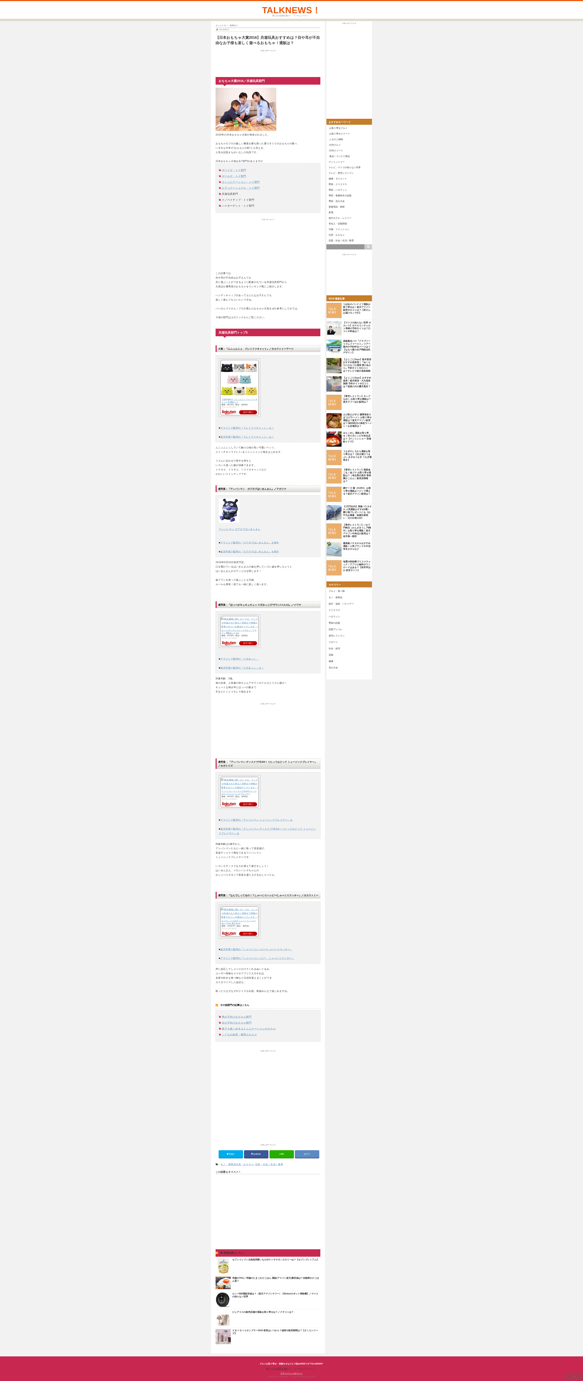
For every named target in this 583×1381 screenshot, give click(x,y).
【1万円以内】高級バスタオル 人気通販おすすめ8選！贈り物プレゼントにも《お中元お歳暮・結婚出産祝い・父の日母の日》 (357, 512)
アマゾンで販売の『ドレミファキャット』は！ (247, 428)
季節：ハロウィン (338, 190)
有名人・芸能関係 (338, 223)
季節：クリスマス (338, 184)
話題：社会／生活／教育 (269, 1164)
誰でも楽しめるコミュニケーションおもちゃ (249, 1028)
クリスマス (334, 610)
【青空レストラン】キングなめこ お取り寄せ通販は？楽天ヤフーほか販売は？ (357, 399)
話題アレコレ (335, 629)
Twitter (231, 1154)
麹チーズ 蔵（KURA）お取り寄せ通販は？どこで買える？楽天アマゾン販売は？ (357, 491)
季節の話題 (334, 623)
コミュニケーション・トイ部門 (241, 182)
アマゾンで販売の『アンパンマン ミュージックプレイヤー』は (256, 820)
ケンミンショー (337, 161)
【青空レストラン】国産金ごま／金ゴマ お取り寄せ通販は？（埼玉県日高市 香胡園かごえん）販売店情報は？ (357, 475)
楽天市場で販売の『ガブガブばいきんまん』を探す (249, 551)
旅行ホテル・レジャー (340, 218)
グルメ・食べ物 (337, 591)
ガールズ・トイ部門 (234, 176)
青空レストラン (337, 635)
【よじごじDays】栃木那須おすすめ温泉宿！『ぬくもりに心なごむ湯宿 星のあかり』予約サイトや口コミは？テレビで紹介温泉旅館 (357, 365)
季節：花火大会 (337, 201)
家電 (331, 212)
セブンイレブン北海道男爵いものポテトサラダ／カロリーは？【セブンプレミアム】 (275, 1259)
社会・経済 (334, 648)
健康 (331, 661)
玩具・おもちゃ (245, 1164)
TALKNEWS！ (291, 10)
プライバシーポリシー (291, 1373)
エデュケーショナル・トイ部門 (241, 188)
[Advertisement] (268, 60)
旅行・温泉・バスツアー (341, 603)
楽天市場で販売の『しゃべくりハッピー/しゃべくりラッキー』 (256, 949)
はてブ (307, 1154)
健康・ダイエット (338, 178)
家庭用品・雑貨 (337, 206)
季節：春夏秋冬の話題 (340, 195)
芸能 (331, 655)
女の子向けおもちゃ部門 (237, 1022)
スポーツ (333, 642)
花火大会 (333, 667)
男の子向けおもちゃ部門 (237, 1016)
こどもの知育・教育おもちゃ (239, 1034)
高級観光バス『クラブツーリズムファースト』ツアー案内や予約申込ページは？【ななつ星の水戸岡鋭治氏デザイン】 (356, 347)
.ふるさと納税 (336, 139)
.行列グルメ (335, 145)
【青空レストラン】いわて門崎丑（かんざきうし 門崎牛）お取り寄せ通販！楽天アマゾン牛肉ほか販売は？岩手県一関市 (357, 530)
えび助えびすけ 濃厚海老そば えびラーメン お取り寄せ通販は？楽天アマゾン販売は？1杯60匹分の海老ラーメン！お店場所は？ (357, 420)
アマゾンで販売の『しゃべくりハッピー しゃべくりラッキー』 (257, 958)
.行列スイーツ (336, 150)
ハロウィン (334, 616)
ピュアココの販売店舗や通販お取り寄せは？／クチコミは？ (263, 1312)
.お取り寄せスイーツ (339, 133)
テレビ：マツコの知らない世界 (345, 167)
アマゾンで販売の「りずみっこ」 (239, 659)
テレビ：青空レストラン (341, 173)
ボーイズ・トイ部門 (234, 170)
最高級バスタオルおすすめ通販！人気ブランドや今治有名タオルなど (356, 546)
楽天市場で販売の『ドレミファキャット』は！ (247, 437)
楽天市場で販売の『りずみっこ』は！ (242, 668)
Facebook (256, 1154)
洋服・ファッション (339, 229)
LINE (282, 1154)
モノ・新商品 (228, 1164)
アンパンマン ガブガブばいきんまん (239, 529)
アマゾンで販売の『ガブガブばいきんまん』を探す (249, 542)
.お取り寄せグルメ (338, 128)
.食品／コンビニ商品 (339, 156)
